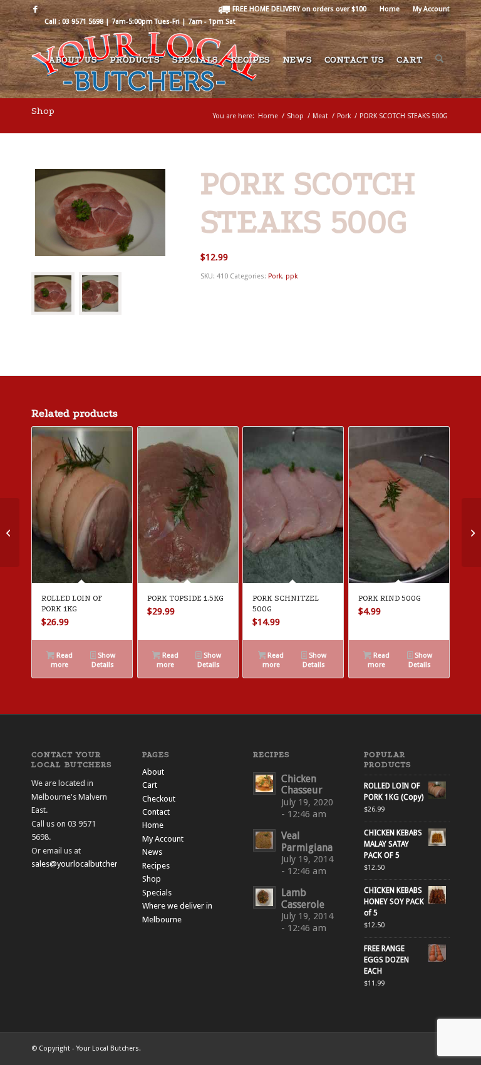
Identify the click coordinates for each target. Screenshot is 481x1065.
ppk (291, 276)
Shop (42, 110)
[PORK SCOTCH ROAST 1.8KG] (471, 532)
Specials (157, 892)
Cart (149, 785)
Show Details (103, 660)
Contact (156, 812)
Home (390, 9)
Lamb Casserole (302, 898)
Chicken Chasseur (302, 785)
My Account (431, 9)
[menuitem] (292, 9)
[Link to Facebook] (35, 9)
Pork (275, 276)
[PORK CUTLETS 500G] (9, 532)
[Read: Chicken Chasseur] (264, 783)
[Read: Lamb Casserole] (264, 897)
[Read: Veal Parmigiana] (264, 840)
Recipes (156, 865)
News (152, 852)
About (153, 772)
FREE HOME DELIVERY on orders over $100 (298, 9)
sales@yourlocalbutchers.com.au (90, 864)
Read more (62, 660)
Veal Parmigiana (307, 842)
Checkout (158, 798)
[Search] (439, 65)
